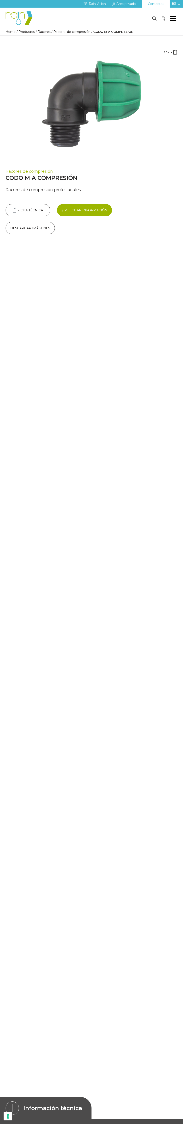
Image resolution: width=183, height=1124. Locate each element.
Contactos (156, 4)
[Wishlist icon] (163, 19)
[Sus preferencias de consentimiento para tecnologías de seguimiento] (8, 1116)
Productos (27, 32)
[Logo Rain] (20, 18)
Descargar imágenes (30, 228)
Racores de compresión (71, 32)
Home (11, 32)
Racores (44, 32)
